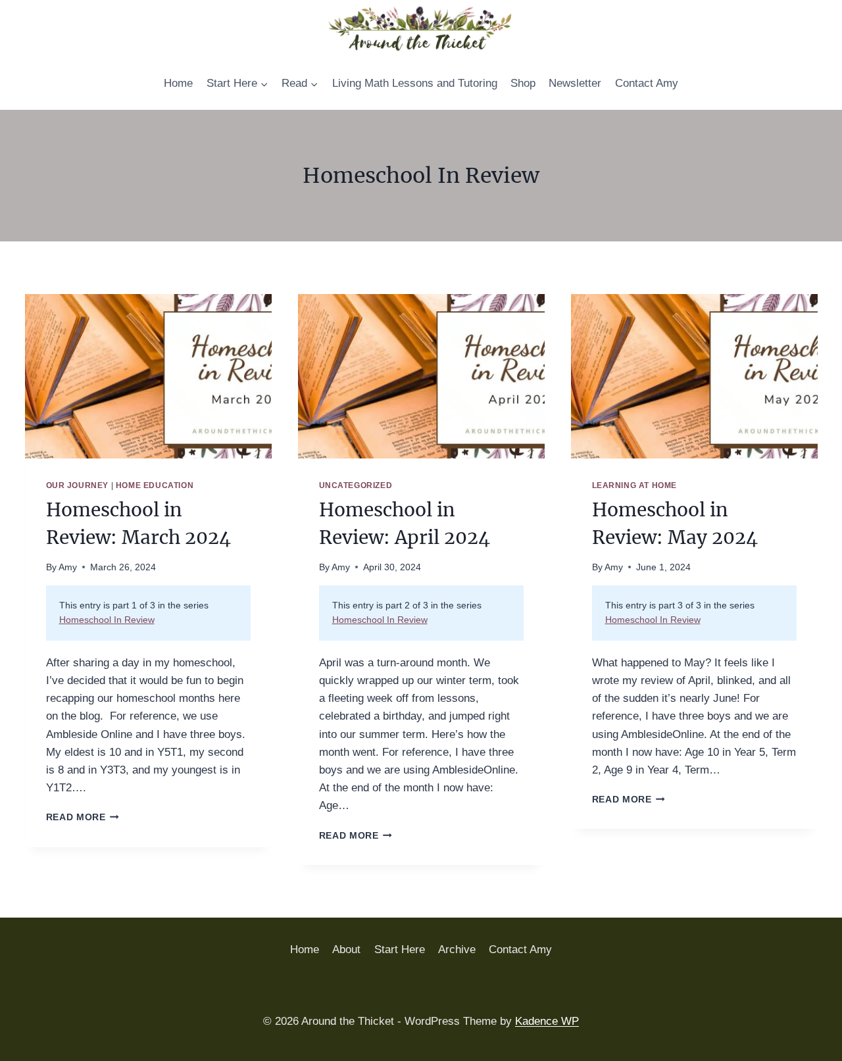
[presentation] (148, 376)
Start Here (399, 949)
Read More (83, 817)
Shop (522, 83)
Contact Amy (646, 83)
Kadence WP (547, 1021)
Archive (457, 949)
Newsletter (575, 83)
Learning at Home (635, 485)
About (346, 949)
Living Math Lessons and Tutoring (414, 83)
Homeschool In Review (107, 620)
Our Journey (77, 485)
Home (178, 83)
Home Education (154, 485)
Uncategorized (356, 485)
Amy (68, 567)
